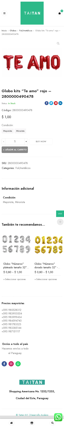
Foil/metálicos (25, 30)
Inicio (4, 30)
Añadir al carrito (16, 149)
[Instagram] (11, 363)
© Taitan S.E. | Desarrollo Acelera (32, 415)
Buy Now (41, 141)
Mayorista (7, 130)
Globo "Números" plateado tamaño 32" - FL (15, 267)
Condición (7, 125)
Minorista (20, 130)
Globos (13, 30)
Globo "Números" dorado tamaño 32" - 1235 (46, 267)
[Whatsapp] (18, 363)
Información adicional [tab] (18, 188)
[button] (58, 43)
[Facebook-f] (4, 363)
